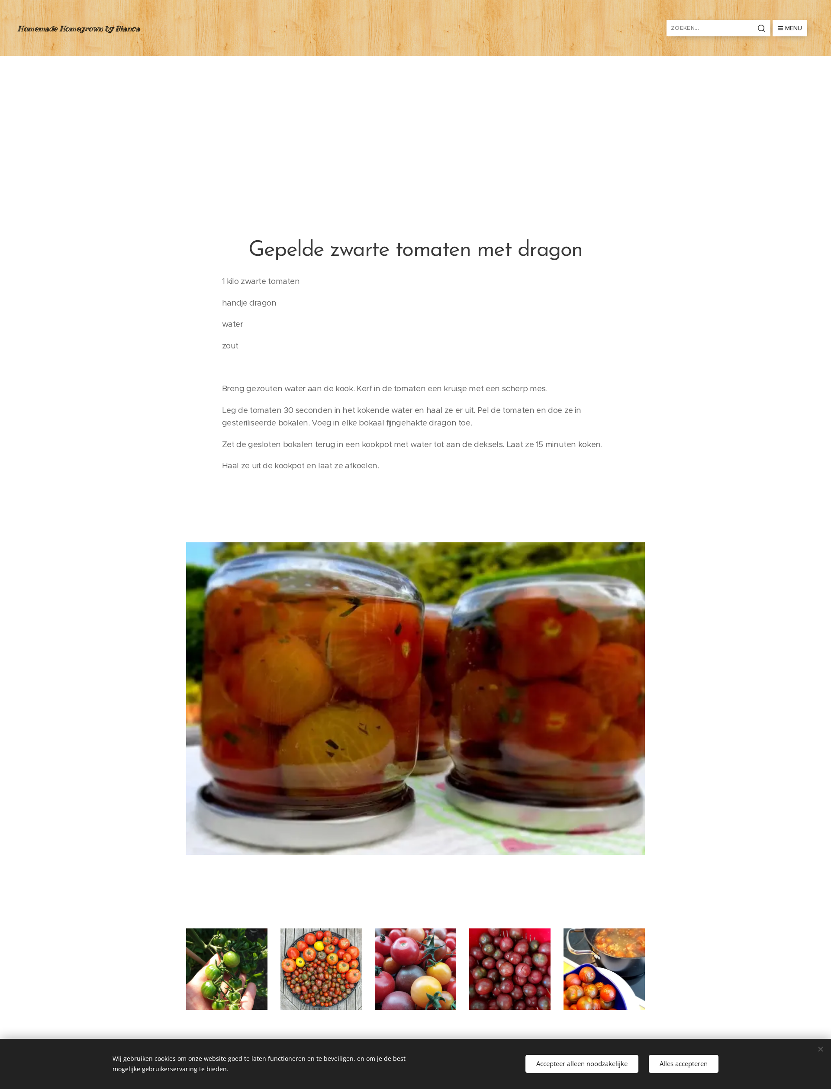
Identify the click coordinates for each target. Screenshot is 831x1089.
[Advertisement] (415, 121)
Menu (793, 28)
